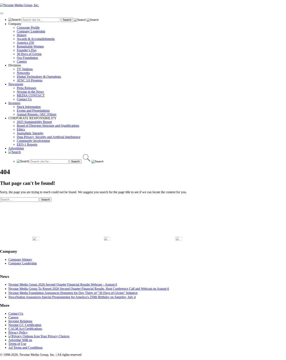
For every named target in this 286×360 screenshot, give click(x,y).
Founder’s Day (27, 50)
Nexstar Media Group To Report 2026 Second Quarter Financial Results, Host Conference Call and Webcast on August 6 (88, 288)
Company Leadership (31, 31)
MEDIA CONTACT (31, 95)
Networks (23, 73)
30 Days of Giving (29, 54)
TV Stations (25, 69)
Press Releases (26, 88)
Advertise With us (20, 340)
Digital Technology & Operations (39, 76)
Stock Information (29, 107)
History (22, 35)
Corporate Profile (28, 27)
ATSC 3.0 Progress (29, 80)
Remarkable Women (30, 46)
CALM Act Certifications (25, 328)
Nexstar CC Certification (24, 325)
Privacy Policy (18, 332)
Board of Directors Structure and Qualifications (48, 125)
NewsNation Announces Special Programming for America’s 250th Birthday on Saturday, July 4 (72, 297)
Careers (22, 61)
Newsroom (15, 84)
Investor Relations (20, 321)
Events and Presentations (33, 110)
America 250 (25, 42)
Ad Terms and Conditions (25, 347)
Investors (14, 103)
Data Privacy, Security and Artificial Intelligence (48, 137)
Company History (20, 259)
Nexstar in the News (30, 91)
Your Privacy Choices (54, 336)
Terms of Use (17, 344)
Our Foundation (27, 58)
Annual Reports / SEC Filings (36, 114)
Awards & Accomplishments (36, 39)
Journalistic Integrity (30, 133)
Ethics (21, 129)
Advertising (16, 148)
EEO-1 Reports (27, 144)
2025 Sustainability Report (34, 122)
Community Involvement (33, 140)
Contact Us (24, 99)
